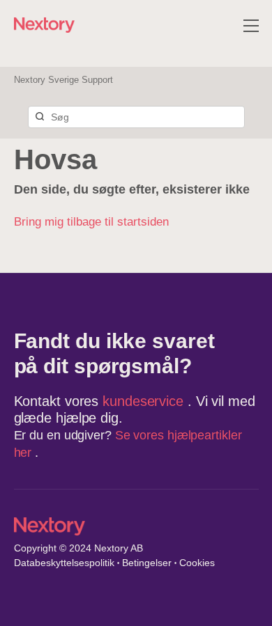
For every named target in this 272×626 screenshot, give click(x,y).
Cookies (197, 562)
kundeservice (145, 401)
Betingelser (147, 562)
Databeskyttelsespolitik (64, 562)
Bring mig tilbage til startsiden (91, 221)
